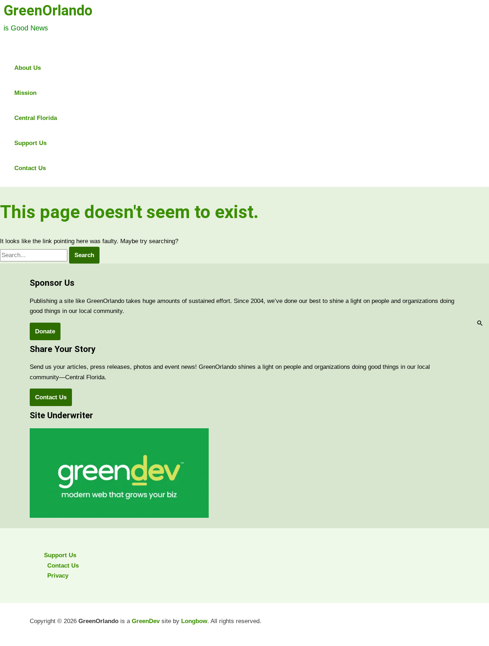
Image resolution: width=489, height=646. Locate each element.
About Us (27, 67)
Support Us (30, 143)
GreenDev (146, 621)
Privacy (57, 575)
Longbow (194, 621)
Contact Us (30, 168)
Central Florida (35, 118)
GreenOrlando (48, 10)
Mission (25, 93)
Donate (45, 331)
